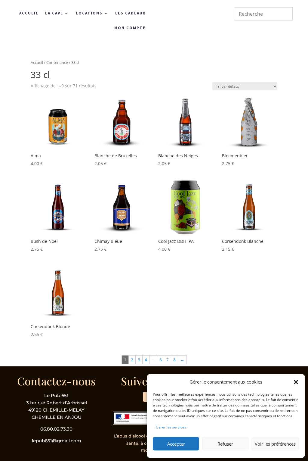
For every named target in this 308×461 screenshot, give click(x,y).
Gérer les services (171, 427)
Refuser (225, 444)
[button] (296, 382)
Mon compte (130, 27)
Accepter (176, 444)
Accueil (28, 13)
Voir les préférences (275, 444)
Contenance (57, 62)
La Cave (54, 13)
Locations (89, 13)
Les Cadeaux (130, 13)
